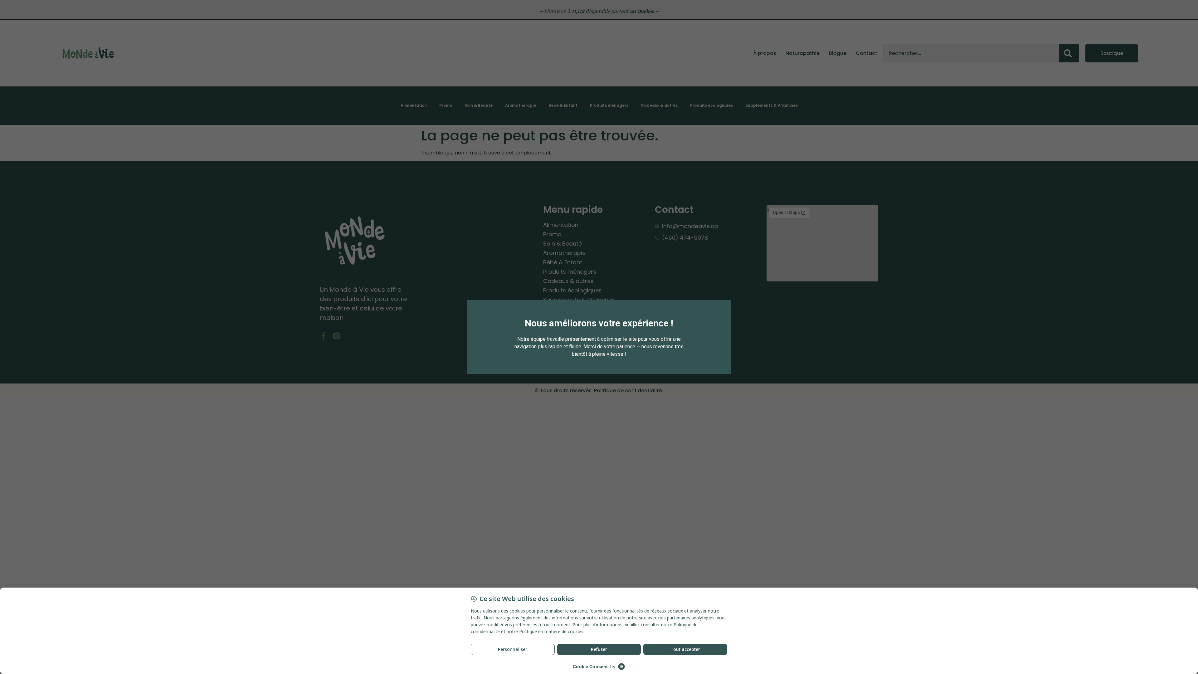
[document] (599, 337)
